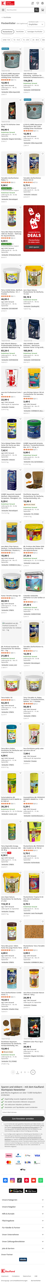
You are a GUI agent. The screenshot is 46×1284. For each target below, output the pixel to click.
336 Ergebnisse (21, 23)
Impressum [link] (4, 1276)
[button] (7, 31)
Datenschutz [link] (27, 1276)
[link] (32, 3)
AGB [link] (36, 1276)
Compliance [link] (15, 1276)
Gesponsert (5, 70)
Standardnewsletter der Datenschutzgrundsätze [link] (25, 1127)
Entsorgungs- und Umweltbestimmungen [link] (14, 1281)
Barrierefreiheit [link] (36, 1281)
